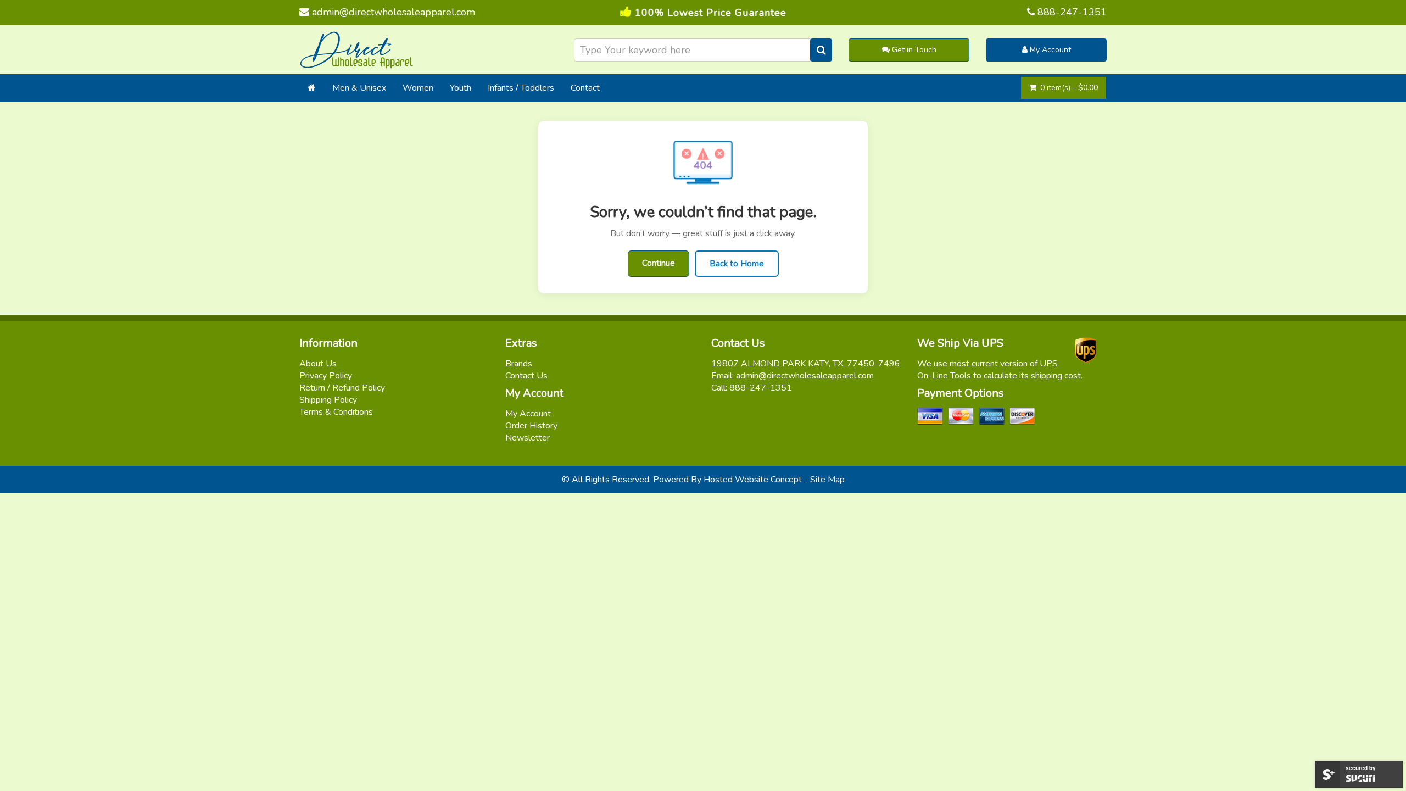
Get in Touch (913, 49)
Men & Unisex (359, 88)
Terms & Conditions (336, 412)
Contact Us (526, 376)
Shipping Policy (328, 400)
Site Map (827, 480)
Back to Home (737, 263)
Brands (518, 364)
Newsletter (527, 438)
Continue (658, 263)
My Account (1049, 49)
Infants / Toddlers (521, 88)
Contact (585, 88)
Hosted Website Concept (753, 480)
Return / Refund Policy (342, 388)
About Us (318, 364)
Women (418, 88)
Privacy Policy (325, 376)
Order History (531, 426)
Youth (460, 88)
